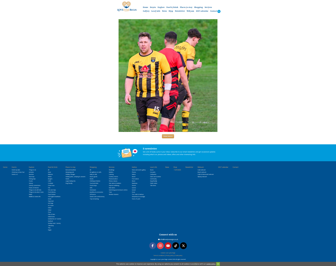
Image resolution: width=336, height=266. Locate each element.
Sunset (134, 190)
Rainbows (134, 183)
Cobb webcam (202, 170)
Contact (213, 11)
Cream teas (51, 185)
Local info (155, 11)
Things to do (32, 170)
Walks (30, 194)
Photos (134, 172)
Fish (49, 188)
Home (145, 7)
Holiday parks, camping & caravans (75, 176)
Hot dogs (50, 203)
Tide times (153, 185)
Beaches (31, 174)
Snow (133, 192)
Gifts (91, 188)
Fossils (31, 181)
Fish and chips (52, 190)
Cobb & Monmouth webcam (206, 174)
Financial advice (113, 179)
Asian (49, 172)
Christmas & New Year (18, 172)
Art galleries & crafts (95, 172)
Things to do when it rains (36, 192)
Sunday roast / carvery (54, 223)
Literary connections (34, 185)
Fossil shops (93, 185)
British (50, 176)
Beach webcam (202, 172)
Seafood (50, 221)
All (48, 170)
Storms (134, 185)
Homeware (93, 190)
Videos (134, 174)
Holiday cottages (70, 174)
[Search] (218, 11)
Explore (161, 7)
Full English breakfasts (54, 196)
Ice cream (51, 205)
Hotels (67, 179)
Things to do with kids (35, 190)
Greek (49, 199)
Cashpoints (153, 174)
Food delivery (52, 192)
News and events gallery (139, 170)
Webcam (190, 11)
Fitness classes (113, 181)
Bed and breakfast (71, 170)
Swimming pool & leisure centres (118, 190)
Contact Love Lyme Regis (168, 253)
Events (153, 7)
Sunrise (134, 188)
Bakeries (50, 174)
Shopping (198, 7)
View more (168, 136)
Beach (133, 176)
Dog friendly (69, 183)
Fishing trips (32, 179)
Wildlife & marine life (35, 196)
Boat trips (31, 176)
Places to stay (186, 7)
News (164, 11)
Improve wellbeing (114, 185)
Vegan (49, 230)
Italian (49, 210)
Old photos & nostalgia (138, 196)
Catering (111, 174)
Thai (49, 228)
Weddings (111, 170)
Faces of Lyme (136, 199)
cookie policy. (211, 264)
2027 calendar (202, 11)
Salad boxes (51, 216)
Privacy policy (170, 255)
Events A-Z (15, 174)
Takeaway (51, 225)
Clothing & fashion (95, 181)
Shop (171, 11)
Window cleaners (113, 194)
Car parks (152, 172)
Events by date (16, 170)
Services (208, 7)
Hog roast (51, 201)
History (31, 183)
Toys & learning (94, 199)
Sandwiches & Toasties (54, 219)
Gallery (146, 11)
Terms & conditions (159, 255)
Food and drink (94, 183)
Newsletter (180, 11)
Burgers (50, 179)
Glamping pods (70, 172)
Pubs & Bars (51, 214)
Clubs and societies (155, 176)
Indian (49, 207)
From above (135, 179)
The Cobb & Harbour (138, 194)
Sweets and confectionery (97, 196)
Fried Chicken (51, 194)
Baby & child (93, 174)
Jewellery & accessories (96, 192)
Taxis (110, 192)
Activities (31, 172)
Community (153, 179)
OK (218, 264)
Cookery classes (113, 176)
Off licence (93, 194)
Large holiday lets (71, 181)
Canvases (177, 170)
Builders (111, 172)
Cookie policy (178, 255)
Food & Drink (172, 7)
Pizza (49, 212)
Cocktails (50, 183)
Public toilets (153, 183)
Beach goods (93, 176)
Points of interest (34, 188)
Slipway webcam (202, 176)
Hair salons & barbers (115, 183)
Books (91, 179)
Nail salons (112, 188)
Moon (133, 181)
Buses (152, 170)
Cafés (49, 181)
